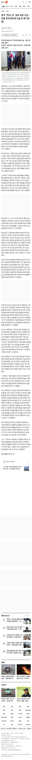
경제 (20, 706)
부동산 (12, 714)
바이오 (28, 714)
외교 (12, 710)
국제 (2, 11)
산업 (4, 714)
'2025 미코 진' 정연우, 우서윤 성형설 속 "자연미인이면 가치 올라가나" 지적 (15, 637)
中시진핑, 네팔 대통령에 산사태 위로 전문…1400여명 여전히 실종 (12, 468)
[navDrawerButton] (29, 2)
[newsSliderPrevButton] (25, 615)
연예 (2, 662)
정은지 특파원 (7, 28)
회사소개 (3, 728)
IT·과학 (20, 714)
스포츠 (3, 685)
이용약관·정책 (21, 728)
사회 (12, 706)
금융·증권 (28, 710)
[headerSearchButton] (23, 2)
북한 (20, 710)
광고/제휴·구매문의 (12, 728)
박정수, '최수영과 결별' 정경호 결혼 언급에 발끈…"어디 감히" (15, 621)
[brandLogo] (4, 1)
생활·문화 (4, 717)
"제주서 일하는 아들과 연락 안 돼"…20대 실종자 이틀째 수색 (15, 645)
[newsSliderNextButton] (29, 615)
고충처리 (29, 728)
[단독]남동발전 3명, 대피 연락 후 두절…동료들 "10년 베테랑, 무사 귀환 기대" (15, 653)
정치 (4, 706)
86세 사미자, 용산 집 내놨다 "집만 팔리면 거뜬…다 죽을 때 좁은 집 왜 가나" (15, 629)
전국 (4, 710)
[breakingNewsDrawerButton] (26, 2)
